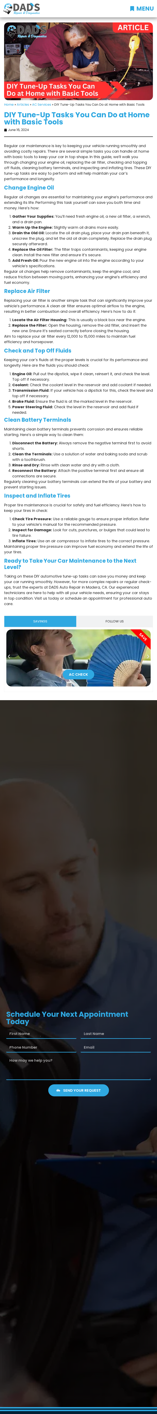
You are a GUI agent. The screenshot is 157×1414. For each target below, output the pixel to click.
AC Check (78, 674)
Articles (23, 104)
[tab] (40, 621)
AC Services (41, 104)
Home (9, 104)
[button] (8, 656)
